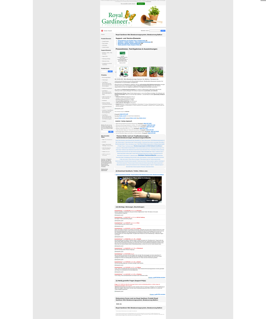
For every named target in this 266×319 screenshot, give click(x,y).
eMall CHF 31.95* (124, 114)
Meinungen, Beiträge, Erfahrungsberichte (129, 43)
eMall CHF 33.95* (147, 123)
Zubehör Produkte (105, 47)
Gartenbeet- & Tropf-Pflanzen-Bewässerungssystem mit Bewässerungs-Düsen (107, 111)
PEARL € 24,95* (133, 118)
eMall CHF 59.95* (155, 131)
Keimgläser (104, 121)
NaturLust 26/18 (122, 62)
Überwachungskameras (107, 139)
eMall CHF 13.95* (151, 125)
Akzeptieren (141, 3)
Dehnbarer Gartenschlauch (107, 88)
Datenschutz (148, 1)
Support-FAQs (105, 56)
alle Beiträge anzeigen (160, 277)
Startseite (143, 30)
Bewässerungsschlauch (106, 77)
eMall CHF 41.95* (150, 126)
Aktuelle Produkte (105, 41)
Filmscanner (106, 151)
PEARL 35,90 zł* (142, 118)
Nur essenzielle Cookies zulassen (128, 3)
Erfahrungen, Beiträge (106, 58)
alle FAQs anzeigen (160, 294)
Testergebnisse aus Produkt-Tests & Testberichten (131, 40)
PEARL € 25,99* (122, 115)
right (164, 72)
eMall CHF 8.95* (150, 129)
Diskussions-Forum (105, 61)
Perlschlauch (104, 100)
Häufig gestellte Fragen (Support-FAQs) (129, 44)
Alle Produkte (104, 45)
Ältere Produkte (105, 43)
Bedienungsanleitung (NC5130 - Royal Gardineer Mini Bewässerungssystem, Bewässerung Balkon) (140, 174)
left (115, 72)
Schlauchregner (105, 79)
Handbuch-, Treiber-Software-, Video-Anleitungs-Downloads (134, 42)
